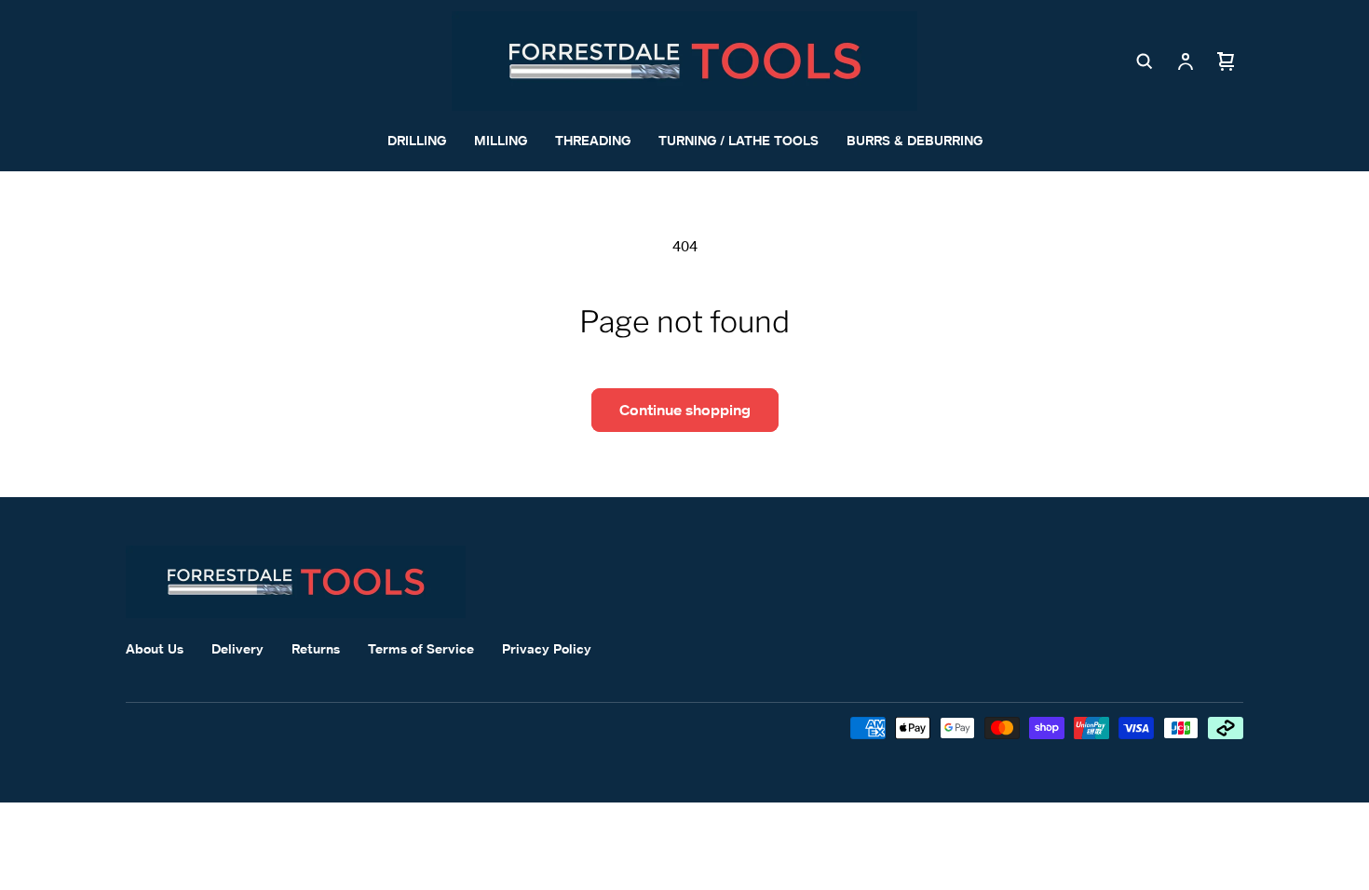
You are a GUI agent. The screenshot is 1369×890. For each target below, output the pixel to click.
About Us (154, 648)
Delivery (237, 648)
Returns (315, 648)
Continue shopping (685, 409)
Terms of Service (421, 648)
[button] (1144, 61)
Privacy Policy (546, 648)
